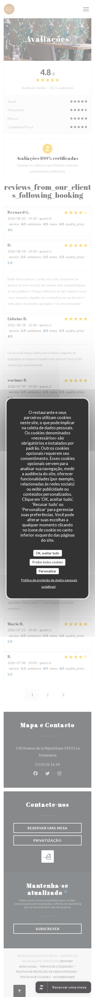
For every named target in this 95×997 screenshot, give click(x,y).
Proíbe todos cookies (47, 562)
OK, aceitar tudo (47, 553)
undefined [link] (48, 587)
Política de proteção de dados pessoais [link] (49, 580)
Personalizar (47, 571)
